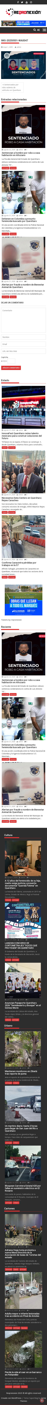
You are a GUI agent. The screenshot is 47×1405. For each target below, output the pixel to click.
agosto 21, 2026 (9, 215)
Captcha (4, 357)
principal (5, 168)
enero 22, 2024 (12, 1310)
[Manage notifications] (42, 1401)
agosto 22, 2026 (9, 150)
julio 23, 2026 (11, 1000)
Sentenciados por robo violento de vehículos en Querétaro (11, 87)
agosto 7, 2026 (12, 877)
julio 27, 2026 (11, 940)
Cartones (9, 1269)
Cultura (8, 900)
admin (19, 47)
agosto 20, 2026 (12, 1123)
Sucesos (13, 168)
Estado (5, 447)
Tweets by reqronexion (11, 620)
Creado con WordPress (11, 1398)
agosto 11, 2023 (12, 1369)
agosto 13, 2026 (12, 1183)
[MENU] (44, 30)
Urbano (16, 1083)
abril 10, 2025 (12, 1247)
